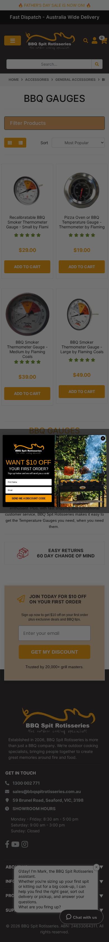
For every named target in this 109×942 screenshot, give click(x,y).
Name (8, 477)
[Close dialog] (103, 438)
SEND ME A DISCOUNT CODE (29, 498)
